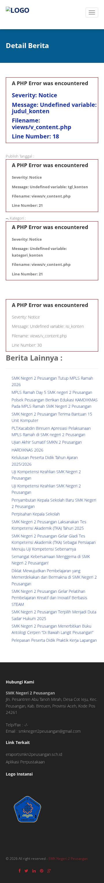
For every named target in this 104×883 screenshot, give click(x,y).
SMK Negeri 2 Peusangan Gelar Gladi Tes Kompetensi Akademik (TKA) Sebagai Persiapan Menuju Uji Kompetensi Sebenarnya (54, 542)
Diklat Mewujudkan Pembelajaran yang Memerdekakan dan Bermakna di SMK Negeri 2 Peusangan (54, 577)
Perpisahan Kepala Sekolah (36, 514)
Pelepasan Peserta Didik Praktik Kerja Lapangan (54, 640)
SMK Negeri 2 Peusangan (68, 858)
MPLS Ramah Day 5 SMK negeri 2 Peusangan (52, 392)
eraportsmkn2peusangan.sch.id (34, 754)
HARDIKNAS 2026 (27, 450)
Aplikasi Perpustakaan (25, 762)
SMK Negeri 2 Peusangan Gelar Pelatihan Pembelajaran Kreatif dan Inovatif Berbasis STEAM (49, 597)
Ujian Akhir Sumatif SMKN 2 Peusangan (47, 442)
